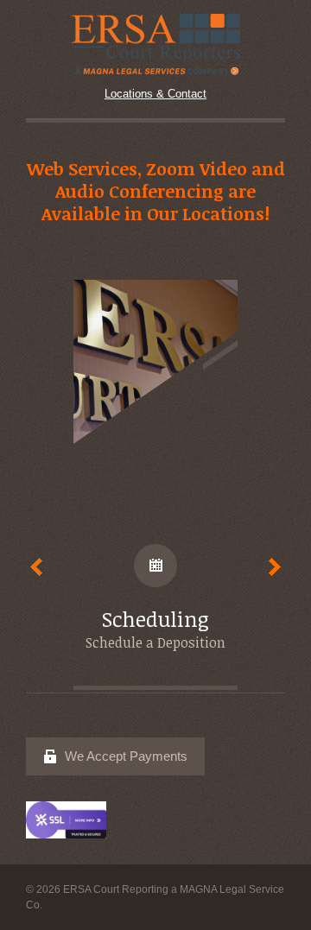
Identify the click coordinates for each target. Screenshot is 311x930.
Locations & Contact (155, 93)
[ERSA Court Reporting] (155, 44)
